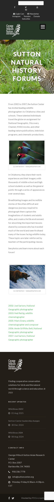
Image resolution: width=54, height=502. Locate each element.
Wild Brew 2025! (15, 409)
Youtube (27, 16)
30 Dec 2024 (17, 425)
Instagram (16, 16)
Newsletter (34, 14)
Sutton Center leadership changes (24, 421)
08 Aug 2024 (17, 436)
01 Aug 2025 (17, 413)
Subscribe (26, 19)
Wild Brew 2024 (15, 432)
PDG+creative (38, 498)
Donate (37, 16)
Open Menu (43, 26)
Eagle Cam (20, 14)
